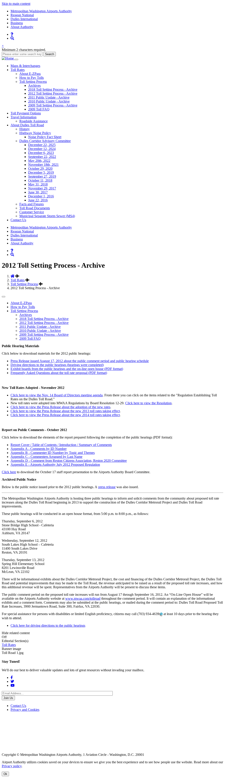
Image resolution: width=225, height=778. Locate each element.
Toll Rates (18, 280)
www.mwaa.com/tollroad (82, 598)
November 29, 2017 (42, 188)
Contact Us (18, 706)
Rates (18, 70)
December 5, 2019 (41, 172)
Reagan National (22, 15)
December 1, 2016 (41, 196)
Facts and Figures (31, 204)
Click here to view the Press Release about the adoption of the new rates (60, 407)
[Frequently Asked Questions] (12, 34)
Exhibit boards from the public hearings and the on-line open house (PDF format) (67, 369)
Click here (9, 472)
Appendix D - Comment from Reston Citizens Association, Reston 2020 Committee (69, 460)
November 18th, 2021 (43, 164)
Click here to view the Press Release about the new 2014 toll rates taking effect (65, 415)
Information (23, 117)
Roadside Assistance (33, 121)
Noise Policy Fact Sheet (44, 137)
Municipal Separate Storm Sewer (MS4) (47, 216)
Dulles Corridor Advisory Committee (45, 141)
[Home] (8, 58)
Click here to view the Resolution (148, 403)
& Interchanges (25, 66)
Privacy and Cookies (25, 709)
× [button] (3, 46)
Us (18, 220)
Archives (34, 85)
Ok (5, 774)
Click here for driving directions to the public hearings (48, 625)
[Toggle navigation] (16, 59)
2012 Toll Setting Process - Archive (52, 93)
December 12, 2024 (42, 149)
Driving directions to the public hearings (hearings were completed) (57, 365)
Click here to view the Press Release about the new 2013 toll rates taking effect (65, 411)
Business (17, 23)
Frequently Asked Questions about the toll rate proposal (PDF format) (59, 373)
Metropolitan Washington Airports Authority (41, 11)
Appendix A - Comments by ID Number (39, 449)
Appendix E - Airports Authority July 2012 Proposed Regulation (55, 464)
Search (49, 54)
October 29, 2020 (40, 168)
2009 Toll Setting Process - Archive (52, 105)
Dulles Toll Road (27, 125)
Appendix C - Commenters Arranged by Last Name (46, 456)
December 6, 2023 (41, 153)
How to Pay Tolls (31, 77)
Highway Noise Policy (35, 133)
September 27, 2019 (42, 176)
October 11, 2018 (40, 180)
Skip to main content (16, 3)
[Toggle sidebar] (3, 296)
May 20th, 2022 (39, 160)
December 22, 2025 (42, 145)
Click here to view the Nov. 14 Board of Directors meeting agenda (57, 395)
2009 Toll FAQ (38, 109)
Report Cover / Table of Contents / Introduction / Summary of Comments (61, 445)
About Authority (22, 27)
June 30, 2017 (38, 192)
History (24, 129)
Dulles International (24, 19)
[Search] (12, 38)
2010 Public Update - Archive (49, 101)
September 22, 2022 (42, 157)
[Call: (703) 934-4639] (161, 614)
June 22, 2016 (38, 200)
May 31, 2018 (38, 184)
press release (107, 487)
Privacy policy (12, 766)
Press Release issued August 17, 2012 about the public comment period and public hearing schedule (80, 361)
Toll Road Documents (34, 208)
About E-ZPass (30, 74)
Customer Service (31, 212)
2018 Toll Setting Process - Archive (52, 89)
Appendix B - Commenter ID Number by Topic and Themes (53, 453)
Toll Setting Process (33, 81)
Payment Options (26, 113)
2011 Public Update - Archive (48, 97)
